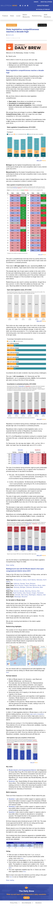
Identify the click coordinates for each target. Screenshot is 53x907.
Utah (44, 595)
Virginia (26, 585)
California (16, 583)
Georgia (22, 583)
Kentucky (16, 587)
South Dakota (32, 580)
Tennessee (40, 593)
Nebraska (39, 580)
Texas (27, 583)
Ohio (38, 591)
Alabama (39, 595)
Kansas (28, 593)
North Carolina (19, 585)
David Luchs (11, 35)
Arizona (33, 591)
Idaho (44, 585)
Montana (32, 583)
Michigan (22, 587)
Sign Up (26, 897)
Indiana (24, 580)
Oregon (34, 593)
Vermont (16, 591)
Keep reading (10, 565)
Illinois (39, 585)
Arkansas (29, 587)
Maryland (24, 596)
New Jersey (24, 595)
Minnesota (36, 587)
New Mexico (33, 585)
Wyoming (28, 591)
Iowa (24, 593)
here (22, 858)
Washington (32, 595)
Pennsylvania (17, 580)
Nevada (22, 591)
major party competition (37, 714)
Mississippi (17, 596)
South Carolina (17, 593)
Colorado (17, 595)
